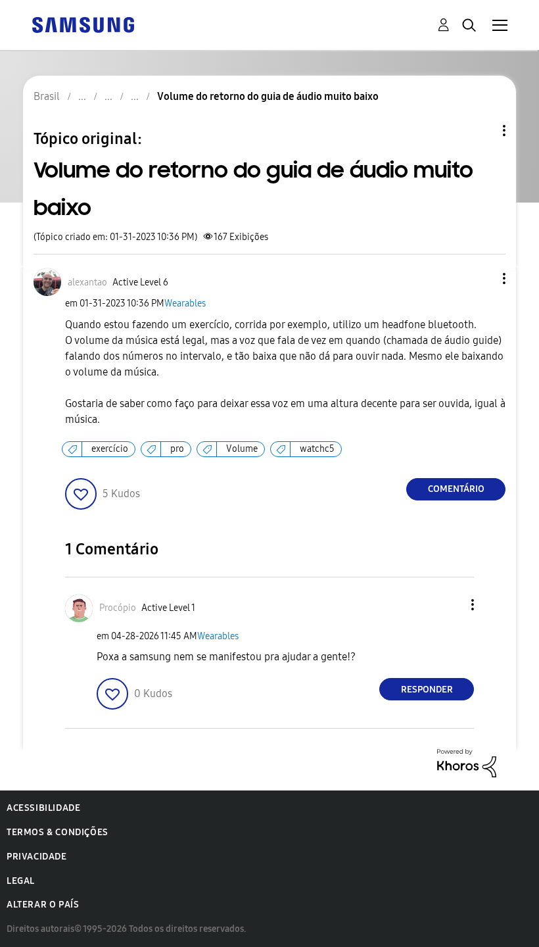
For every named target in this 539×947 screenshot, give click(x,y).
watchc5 (317, 448)
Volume (242, 448)
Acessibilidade (43, 807)
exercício (109, 448)
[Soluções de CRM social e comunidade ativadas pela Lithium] (466, 762)
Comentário (456, 489)
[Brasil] (83, 24)
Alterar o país (43, 904)
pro (177, 448)
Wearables (185, 303)
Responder (427, 689)
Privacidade (37, 856)
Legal (21, 880)
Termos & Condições (57, 832)
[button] (482, 278)
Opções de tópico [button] (481, 130)
